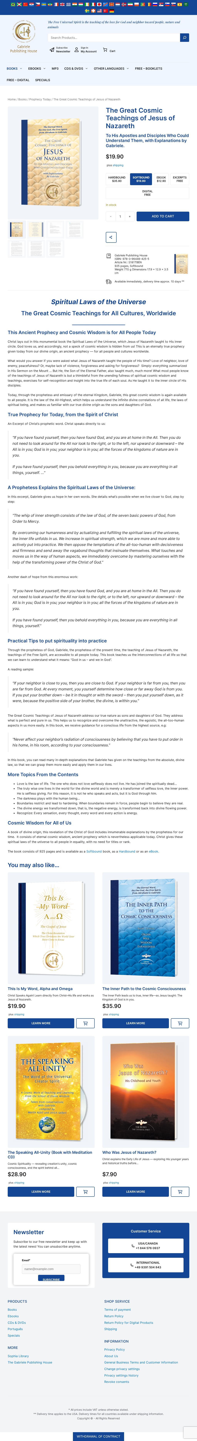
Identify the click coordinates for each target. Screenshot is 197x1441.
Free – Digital (18, 80)
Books (12, 68)
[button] (85, 1023)
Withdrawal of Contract (98, 1436)
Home (12, 99)
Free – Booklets (148, 68)
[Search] (184, 37)
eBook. (154, 851)
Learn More (41, 1023)
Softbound (94, 851)
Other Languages (109, 68)
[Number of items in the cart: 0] (105, 49)
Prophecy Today (40, 99)
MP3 (55, 68)
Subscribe (51, 1279)
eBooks (34, 68)
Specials (42, 80)
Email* (26, 1260)
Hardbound (127, 851)
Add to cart (163, 216)
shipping (118, 165)
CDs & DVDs (73, 68)
